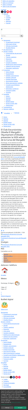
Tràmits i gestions (8, 327)
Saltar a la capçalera (8, 1)
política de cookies (16, 402)
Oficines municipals (9, 318)
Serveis (5, 325)
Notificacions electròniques (11, 335)
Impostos (6, 329)
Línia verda (6, 331)
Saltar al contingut (7, 3)
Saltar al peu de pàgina (9, 6)
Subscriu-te (4, 309)
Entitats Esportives (8, 350)
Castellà (8, 17)
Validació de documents (10, 337)
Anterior (3, 296)
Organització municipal (10, 314)
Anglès (8, 19)
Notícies (16, 113)
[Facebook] (5, 11)
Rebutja (7, 407)
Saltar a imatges (7, 4)
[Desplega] (11, 113)
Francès (8, 23)
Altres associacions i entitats (11, 353)
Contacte (3, 9)
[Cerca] (21, 36)
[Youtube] (8, 11)
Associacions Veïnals (9, 351)
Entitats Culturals (8, 348)
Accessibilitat (7, 387)
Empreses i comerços (9, 357)
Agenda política (8, 256)
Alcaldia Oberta (7, 320)
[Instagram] (10, 11)
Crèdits (5, 379)
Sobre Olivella (7, 342)
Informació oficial (8, 316)
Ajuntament (4, 312)
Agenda (5, 121)
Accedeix (3, 275)
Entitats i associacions (9, 346)
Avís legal (6, 385)
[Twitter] (2, 11)
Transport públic (8, 359)
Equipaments (7, 344)
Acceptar (20, 407)
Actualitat (7, 113)
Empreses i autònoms (9, 338)
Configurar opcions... (6, 404)
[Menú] (1, 38)
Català (8, 16)
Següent (8, 296)
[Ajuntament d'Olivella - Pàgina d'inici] (10, 31)
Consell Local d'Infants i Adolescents (14, 355)
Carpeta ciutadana (8, 333)
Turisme (5, 361)
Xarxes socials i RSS (9, 124)
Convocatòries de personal (11, 324)
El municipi (4, 340)
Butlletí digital (7, 122)
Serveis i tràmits (5, 322)
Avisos (5, 117)
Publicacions (7, 262)
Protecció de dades (9, 383)
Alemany (8, 21)
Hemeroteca (7, 126)
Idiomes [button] (5, 14)
